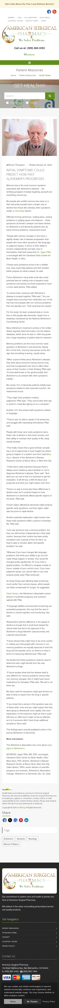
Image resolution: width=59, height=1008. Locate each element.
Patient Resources (27, 75)
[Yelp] (54, 12)
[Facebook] (49, 12)
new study (19, 210)
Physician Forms (9, 932)
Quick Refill (45, 17)
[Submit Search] (50, 95)
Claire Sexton (12, 593)
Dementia (21, 838)
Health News (16, 102)
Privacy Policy (8, 946)
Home (13, 75)
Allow (13, 1001)
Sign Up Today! (32, 20)
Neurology (32, 838)
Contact (6, 937)
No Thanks (32, 1001)
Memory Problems (11, 844)
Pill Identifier (30, 17)
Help (20, 17)
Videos (33, 102)
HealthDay (21, 807)
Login (43, 20)
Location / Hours (15, 20)
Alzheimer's (8, 838)
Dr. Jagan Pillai (44, 252)
